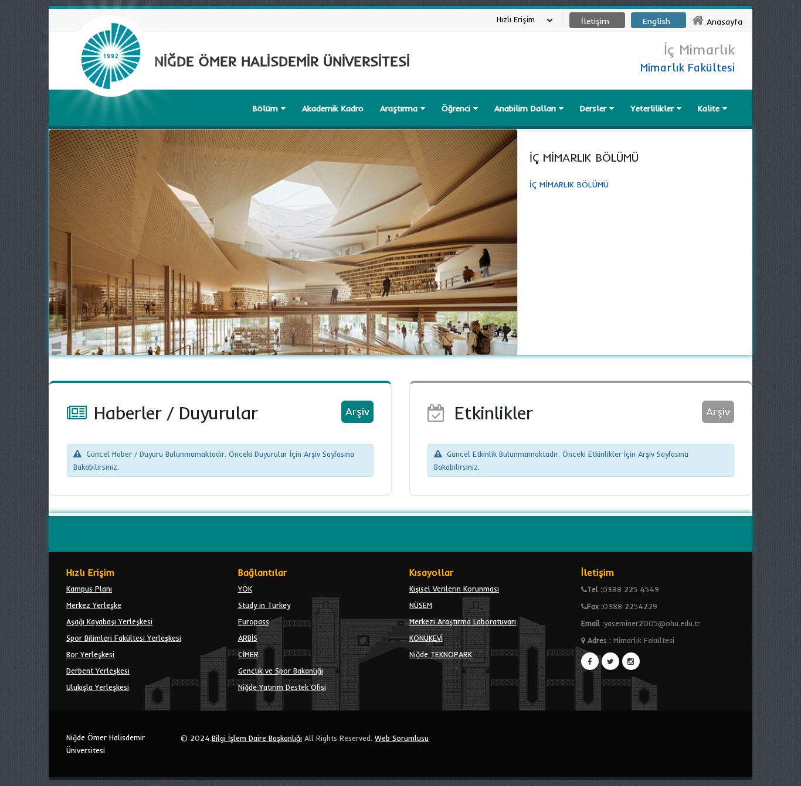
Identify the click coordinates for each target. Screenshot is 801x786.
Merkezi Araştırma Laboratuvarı (462, 621)
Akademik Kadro (333, 108)
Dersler (594, 108)
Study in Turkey (264, 605)
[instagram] (631, 661)
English (656, 21)
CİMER (248, 654)
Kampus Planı (89, 588)
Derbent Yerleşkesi (98, 670)
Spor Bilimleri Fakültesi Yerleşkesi (123, 638)
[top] (780, 772)
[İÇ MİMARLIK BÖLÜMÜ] (283, 240)
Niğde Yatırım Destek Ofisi (282, 687)
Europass (253, 621)
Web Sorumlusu (402, 738)
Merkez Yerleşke (93, 605)
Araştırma (400, 108)
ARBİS (247, 638)
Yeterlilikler (653, 108)
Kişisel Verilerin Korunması (454, 588)
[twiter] (610, 661)
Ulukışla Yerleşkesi (97, 687)
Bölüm (267, 108)
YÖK (245, 588)
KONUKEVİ (426, 638)
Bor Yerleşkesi (90, 654)
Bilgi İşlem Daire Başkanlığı (257, 738)
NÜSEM (420, 605)
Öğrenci (457, 108)
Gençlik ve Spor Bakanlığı (280, 670)
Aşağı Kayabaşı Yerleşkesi (109, 621)
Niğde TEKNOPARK (440, 654)
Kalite (710, 108)
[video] (111, 124)
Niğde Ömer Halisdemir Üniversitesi (105, 744)
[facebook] (590, 661)
